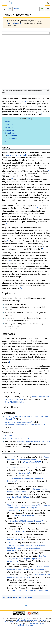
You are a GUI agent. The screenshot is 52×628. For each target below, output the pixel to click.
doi (8, 497)
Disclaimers (30, 625)
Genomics (17, 597)
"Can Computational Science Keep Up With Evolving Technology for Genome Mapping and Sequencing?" (28, 507)
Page (4, 9)
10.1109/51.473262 (19, 497)
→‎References (32, 22)
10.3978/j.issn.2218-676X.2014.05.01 (31, 591)
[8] (42, 248)
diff (8, 23)
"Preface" (19, 532)
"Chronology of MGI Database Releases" (25, 521)
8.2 (15, 542)
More (16, 8)
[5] (37, 207)
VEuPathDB (9, 436)
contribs (23, 22)
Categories (7, 597)
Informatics (27, 597)
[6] (6, 224)
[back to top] (26, 605)
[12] (12, 362)
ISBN (7, 402)
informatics (24, 101)
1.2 (15, 456)
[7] (8, 240)
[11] (21, 288)
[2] (49, 170)
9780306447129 (27, 516)
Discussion (10, 9)
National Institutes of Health (16, 155)
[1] (42, 114)
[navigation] (4, 3)
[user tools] (47, 3)
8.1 (13, 542)
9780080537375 (17, 402)
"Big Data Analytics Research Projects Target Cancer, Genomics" (26, 558)
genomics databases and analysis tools (32, 441)
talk (18, 22)
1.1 (13, 456)
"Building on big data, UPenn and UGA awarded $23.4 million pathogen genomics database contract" (26, 548)
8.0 (10, 542)
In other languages (42, 9)
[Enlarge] (48, 90)
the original (23, 473)
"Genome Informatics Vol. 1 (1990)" (23, 468)
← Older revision (15, 23)
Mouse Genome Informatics (16, 439)
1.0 (10, 456)
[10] (25, 276)
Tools (47, 9)
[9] (10, 260)
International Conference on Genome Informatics (24, 425)
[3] (12, 178)
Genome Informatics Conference (18, 422)
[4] (19, 189)
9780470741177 (20, 540)
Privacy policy (33, 623)
